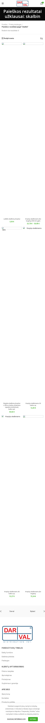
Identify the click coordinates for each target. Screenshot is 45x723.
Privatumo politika (8, 702)
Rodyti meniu (9, 38)
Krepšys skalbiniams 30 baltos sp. (33, 404)
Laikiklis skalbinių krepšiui (12, 219)
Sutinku (33, 719)
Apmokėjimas (7, 675)
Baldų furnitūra (7, 653)
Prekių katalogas (15, 24)
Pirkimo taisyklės (8, 671)
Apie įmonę (6, 694)
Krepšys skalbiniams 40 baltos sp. (12, 593)
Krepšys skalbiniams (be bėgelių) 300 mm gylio (33, 220)
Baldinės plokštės (8, 657)
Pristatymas (6, 679)
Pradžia (4, 24)
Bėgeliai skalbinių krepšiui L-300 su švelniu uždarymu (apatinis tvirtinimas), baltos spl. (11, 406)
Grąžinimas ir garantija (10, 683)
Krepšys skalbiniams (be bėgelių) (33, 593)
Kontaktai (5, 698)
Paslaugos (5, 661)
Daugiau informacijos (16, 719)
